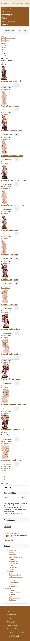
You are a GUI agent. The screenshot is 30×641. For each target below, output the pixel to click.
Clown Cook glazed (9, 230)
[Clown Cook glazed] (4, 221)
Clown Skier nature (9, 304)
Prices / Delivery (12, 625)
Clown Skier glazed (9, 279)
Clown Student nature (10, 106)
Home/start (6, 8)
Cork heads (12, 594)
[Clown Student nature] (4, 97)
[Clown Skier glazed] (5, 271)
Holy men (11, 552)
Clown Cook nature (9, 255)
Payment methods (12, 629)
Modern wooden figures (15, 577)
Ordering (3, 43)
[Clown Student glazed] (4, 72)
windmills (11, 596)
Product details (5, 89)
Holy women (12, 554)
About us (5, 25)
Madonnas (12, 559)
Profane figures (8, 15)
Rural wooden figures (15, 575)
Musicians (12, 581)
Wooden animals (14, 586)
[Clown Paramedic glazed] (4, 122)
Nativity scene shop (9, 21)
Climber (11, 573)
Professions (12, 579)
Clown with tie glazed (10, 379)
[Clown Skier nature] (4, 296)
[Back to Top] (27, 638)
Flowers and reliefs (14, 592)
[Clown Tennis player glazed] (4, 172)
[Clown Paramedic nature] (4, 147)
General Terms (11, 615)
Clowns (11, 584)
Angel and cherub (14, 563)
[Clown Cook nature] (4, 246)
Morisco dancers (13, 582)
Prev (5, 47)
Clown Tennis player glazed (13, 180)
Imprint (9, 611)
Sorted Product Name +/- (8, 38)
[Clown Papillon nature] (5, 345)
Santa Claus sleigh (14, 598)
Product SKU (4, 42)
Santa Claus (12, 600)
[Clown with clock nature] (5, 452)
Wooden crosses (13, 561)
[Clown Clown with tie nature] (5, 396)
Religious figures (8, 11)
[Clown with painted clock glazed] (5, 421)
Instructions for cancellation (15, 632)
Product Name (5, 40)
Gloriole (11, 565)
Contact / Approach (13, 636)
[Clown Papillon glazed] (5, 321)
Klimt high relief (13, 590)
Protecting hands (14, 556)
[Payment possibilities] (16, 535)
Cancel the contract (12, 540)
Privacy (9, 618)
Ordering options (12, 622)
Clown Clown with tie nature (13, 404)
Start (5, 45)
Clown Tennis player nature (13, 205)
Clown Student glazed (11, 81)
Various (5, 18)
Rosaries (11, 569)
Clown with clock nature (12, 460)
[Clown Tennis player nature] (4, 197)
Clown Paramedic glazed (12, 131)
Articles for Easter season (16, 557)
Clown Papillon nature (11, 354)
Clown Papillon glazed (11, 329)
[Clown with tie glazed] (5, 370)
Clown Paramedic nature (12, 155)
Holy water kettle (13, 567)
